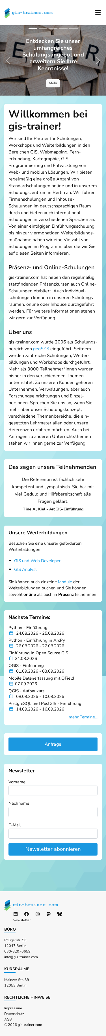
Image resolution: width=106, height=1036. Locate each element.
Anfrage (53, 744)
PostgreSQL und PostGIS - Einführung (44, 703)
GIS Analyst (25, 569)
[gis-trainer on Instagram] (37, 914)
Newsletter (22, 920)
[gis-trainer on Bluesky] (59, 914)
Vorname (16, 782)
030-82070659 (17, 951)
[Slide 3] (53, 28)
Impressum (13, 1008)
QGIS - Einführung (26, 665)
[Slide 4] (63, 28)
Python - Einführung (27, 627)
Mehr (53, 83)
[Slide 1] (33, 28)
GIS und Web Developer (37, 561)
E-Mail (14, 825)
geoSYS (41, 349)
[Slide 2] (43, 28)
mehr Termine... (83, 717)
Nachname (18, 803)
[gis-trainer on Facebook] (26, 914)
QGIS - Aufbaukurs (26, 691)
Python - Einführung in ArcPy (36, 640)
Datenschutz (14, 1013)
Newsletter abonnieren (53, 849)
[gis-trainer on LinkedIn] (15, 914)
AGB (8, 1019)
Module (65, 582)
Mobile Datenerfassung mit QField (41, 678)
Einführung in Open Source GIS (38, 653)
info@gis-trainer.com (21, 957)
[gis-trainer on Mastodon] (48, 914)
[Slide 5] (73, 28)
